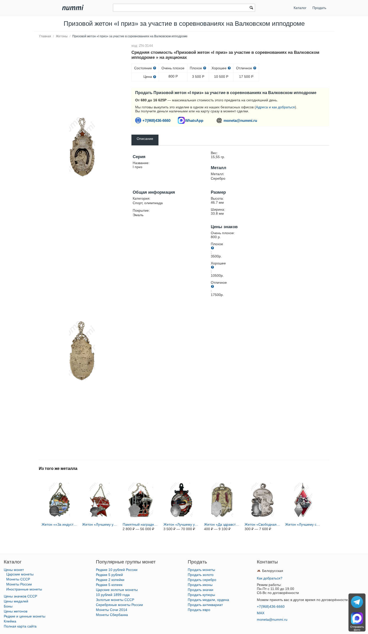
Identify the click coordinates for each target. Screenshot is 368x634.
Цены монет (14, 570)
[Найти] (251, 8)
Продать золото (201, 575)
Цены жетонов (15, 611)
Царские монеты (20, 574)
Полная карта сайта (20, 626)
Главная (45, 36)
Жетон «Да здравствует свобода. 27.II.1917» (222, 524)
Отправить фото (357, 628)
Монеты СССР (18, 579)
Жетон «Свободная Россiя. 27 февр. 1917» (263, 524)
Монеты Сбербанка (112, 615)
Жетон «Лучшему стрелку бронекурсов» (303, 524)
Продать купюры (201, 595)
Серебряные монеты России (119, 605)
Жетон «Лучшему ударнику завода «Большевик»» (100, 524)
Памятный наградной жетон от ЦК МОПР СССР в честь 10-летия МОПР (141, 524)
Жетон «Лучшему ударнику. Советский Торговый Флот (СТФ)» (181, 524)
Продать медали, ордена (208, 600)
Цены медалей (16, 601)
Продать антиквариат (205, 605)
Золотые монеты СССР (115, 600)
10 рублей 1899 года (113, 595)
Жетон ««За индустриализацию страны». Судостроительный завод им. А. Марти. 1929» (60, 524)
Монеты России (19, 584)
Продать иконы (200, 585)
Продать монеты (201, 570)
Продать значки (200, 590)
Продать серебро (202, 580)
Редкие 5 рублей (109, 575)
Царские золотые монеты (117, 590)
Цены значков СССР (20, 596)
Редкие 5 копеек (109, 585)
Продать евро (199, 610)
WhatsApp (194, 120)
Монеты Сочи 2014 (111, 610)
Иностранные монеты (24, 589)
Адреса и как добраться (275, 107)
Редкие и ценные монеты (24, 616)
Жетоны (62, 36)
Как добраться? (269, 578)
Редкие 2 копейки (110, 580)
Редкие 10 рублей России (116, 570)
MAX (260, 613)
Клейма (10, 621)
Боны (8, 606)
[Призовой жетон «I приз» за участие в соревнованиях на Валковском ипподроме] (82, 147)
